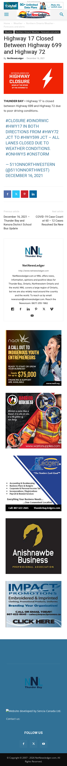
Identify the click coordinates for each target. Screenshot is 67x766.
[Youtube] (34, 316)
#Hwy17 (14, 126)
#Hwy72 (50, 132)
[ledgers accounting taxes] (33, 483)
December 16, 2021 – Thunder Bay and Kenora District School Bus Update (17, 222)
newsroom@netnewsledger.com (41, 719)
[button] (6, 14)
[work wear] (33, 421)
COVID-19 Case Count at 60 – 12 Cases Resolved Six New (49, 220)
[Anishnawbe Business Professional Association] (33, 546)
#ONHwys (16, 154)
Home (7, 23)
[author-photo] (33, 260)
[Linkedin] (33, 194)
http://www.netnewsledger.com (33, 270)
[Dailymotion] (14, 309)
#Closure (15, 120)
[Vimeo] (53, 309)
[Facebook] (7, 194)
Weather (18, 23)
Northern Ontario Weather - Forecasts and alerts (37, 32)
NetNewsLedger (15, 58)
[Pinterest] (24, 194)
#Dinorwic (37, 120)
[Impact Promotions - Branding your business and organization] (33, 604)
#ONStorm (38, 154)
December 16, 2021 (24, 175)
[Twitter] (16, 194)
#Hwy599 (29, 137)
